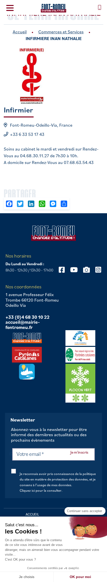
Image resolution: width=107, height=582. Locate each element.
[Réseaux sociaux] (62, 269)
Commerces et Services (61, 32)
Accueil (20, 32)
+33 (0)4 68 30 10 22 (27, 317)
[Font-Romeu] (53, 8)
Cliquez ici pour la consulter (40, 490)
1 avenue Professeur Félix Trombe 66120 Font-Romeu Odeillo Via (32, 300)
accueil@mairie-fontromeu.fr (22, 324)
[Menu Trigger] (10, 7)
